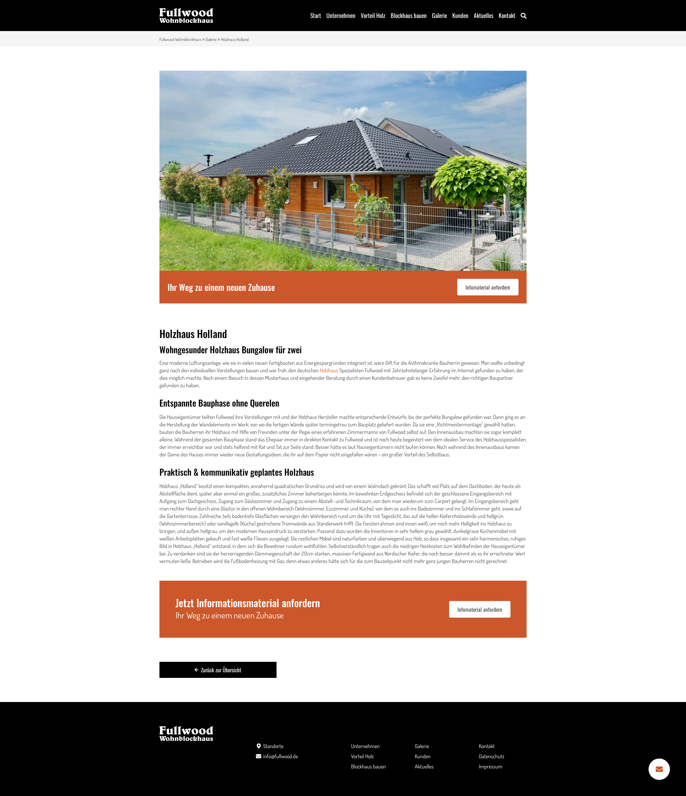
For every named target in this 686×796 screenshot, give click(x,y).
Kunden (460, 15)
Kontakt (507, 15)
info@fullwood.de (280, 756)
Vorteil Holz (373, 15)
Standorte (273, 745)
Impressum (490, 766)
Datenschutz (491, 756)
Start (315, 15)
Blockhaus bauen (409, 15)
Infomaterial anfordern (487, 287)
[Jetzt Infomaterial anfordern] (659, 769)
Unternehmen (340, 15)
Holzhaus (329, 370)
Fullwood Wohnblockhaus (180, 39)
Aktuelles (483, 15)
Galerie (439, 15)
